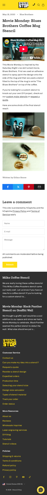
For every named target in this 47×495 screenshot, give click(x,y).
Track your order (10, 399)
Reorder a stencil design (14, 372)
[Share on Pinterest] (29, 187)
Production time (10, 381)
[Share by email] (39, 187)
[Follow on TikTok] (30, 477)
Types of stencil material (14, 395)
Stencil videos (9, 444)
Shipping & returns (12, 456)
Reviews (7, 421)
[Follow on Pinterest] (17, 477)
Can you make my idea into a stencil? (21, 362)
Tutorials (7, 439)
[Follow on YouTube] (23, 477)
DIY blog (7, 435)
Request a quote (11, 367)
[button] (40, 490)
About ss (7, 416)
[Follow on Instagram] (10, 477)
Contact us (8, 358)
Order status (9, 404)
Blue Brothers (26, 14)
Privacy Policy (19, 211)
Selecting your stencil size (15, 385)
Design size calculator (13, 390)
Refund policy (9, 465)
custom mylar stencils (17, 97)
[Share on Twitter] (18, 187)
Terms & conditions (12, 461)
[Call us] (33, 4)
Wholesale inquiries (12, 425)
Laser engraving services (15, 430)
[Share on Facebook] (8, 187)
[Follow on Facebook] (4, 477)
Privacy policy (9, 470)
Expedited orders (11, 376)
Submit (10, 264)
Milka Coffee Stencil (16, 277)
